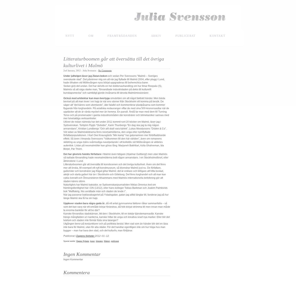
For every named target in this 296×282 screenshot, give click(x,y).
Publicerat (185, 35)
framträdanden (122, 35)
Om (90, 35)
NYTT (69, 35)
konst (92, 241)
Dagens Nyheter (85, 236)
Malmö (107, 241)
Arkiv (156, 35)
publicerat (115, 241)
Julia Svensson (148, 17)
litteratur (99, 241)
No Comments (105, 70)
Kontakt (217, 35)
